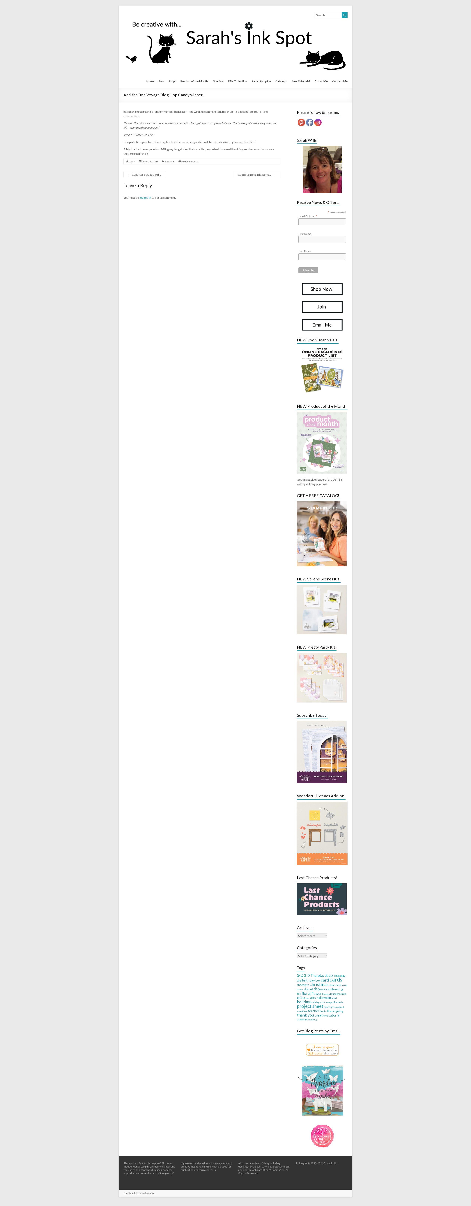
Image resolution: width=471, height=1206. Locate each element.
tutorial (334, 1015)
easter (323, 989)
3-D (300, 975)
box (317, 980)
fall (299, 993)
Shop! (172, 81)
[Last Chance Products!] (322, 885)
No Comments (189, 161)
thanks (323, 1011)
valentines (302, 1019)
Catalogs (281, 81)
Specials (218, 81)
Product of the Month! (194, 81)
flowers (326, 994)
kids (323, 1002)
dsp (317, 988)
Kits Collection (237, 81)
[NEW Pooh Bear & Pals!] (322, 347)
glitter (313, 998)
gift (299, 997)
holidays (316, 1002)
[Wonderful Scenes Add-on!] (322, 803)
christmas (319, 984)
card (325, 979)
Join (161, 81)
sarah (132, 161)
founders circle (338, 993)
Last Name (304, 251)
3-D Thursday (314, 975)
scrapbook (339, 1007)
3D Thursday (337, 975)
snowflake (302, 1011)
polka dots (336, 1002)
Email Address (307, 216)
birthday (308, 980)
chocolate (303, 984)
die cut (308, 989)
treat (318, 1015)
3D (326, 975)
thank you (305, 1015)
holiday (303, 1001)
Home (150, 81)
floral (306, 993)
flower (316, 993)
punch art (328, 1007)
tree (325, 1015)
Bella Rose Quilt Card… (144, 174)
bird (299, 980)
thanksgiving (335, 1011)
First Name (304, 233)
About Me (321, 81)
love (328, 1002)
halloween (324, 998)
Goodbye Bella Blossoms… (256, 174)
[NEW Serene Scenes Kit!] (322, 586)
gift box (305, 998)
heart (334, 998)
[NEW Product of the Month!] (322, 413)
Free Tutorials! (300, 81)
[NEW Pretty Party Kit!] (322, 654)
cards (336, 979)
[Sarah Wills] (322, 169)
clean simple (335, 985)
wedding (312, 1019)
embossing (335, 989)
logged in (145, 197)
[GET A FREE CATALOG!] (322, 503)
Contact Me (340, 81)
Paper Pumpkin (261, 81)
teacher (313, 1011)
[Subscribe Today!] (322, 722)
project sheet (310, 1006)
